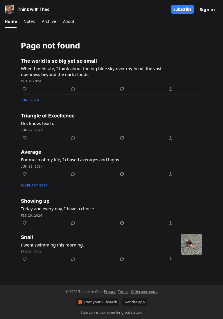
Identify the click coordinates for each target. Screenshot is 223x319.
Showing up (35, 201)
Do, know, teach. (37, 123)
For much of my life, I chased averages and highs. (70, 159)
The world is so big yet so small (59, 61)
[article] (111, 74)
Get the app (135, 302)
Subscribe (182, 9)
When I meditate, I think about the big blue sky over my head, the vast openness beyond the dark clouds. (91, 71)
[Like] (24, 88)
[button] (10, 21)
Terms (123, 291)
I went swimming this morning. (52, 245)
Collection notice (144, 291)
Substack (88, 312)
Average (31, 152)
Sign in (207, 9)
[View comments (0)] (73, 88)
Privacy (110, 291)
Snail (27, 237)
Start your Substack (100, 302)
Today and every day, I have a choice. (58, 208)
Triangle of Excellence (48, 116)
